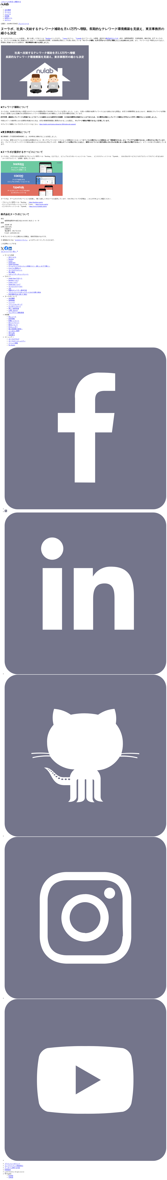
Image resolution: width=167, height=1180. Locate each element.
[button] (85, 1175)
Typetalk (78, 38)
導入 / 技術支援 (14, 308)
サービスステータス (15, 286)
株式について (13, 325)
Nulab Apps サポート (15, 278)
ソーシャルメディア (15, 304)
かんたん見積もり (15, 268)
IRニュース (12, 316)
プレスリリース (23, 23)
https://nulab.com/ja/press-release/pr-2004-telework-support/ (57, 124)
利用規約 (8, 1170)
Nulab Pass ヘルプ (14, 284)
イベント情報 (13, 343)
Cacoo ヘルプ (13, 282)
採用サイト (8, 18)
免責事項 (12, 335)
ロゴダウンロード (15, 306)
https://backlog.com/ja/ (36, 202)
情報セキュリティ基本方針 (18, 290)
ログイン (8, 20)
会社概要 (8, 10)
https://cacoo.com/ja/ (42, 204)
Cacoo (65, 38)
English (11, 1175)
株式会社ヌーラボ (112, 38)
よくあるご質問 (14, 331)
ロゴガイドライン (21, 240)
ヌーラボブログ (14, 339)
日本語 (11, 1177)
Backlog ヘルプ (14, 280)
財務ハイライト (14, 321)
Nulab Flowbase (14, 264)
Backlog (48, 38)
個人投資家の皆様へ (15, 329)
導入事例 (12, 272)
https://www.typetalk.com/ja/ (38, 206)
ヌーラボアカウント (15, 270)
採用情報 (12, 300)
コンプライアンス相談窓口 (14, 1166)
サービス (8, 12)
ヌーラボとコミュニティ (17, 341)
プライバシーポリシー (12, 1164)
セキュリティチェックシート (19, 274)
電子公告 (12, 333)
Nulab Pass (12, 262)
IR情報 (7, 16)
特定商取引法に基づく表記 (18, 294)
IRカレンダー (13, 327)
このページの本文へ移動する (11, 2)
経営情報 (12, 319)
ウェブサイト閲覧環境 (16, 312)
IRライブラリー (14, 323)
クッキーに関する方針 (12, 1168)
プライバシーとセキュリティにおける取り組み (25, 292)
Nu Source (12, 345)
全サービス (12, 257)
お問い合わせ (13, 310)
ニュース (8, 14)
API (10, 288)
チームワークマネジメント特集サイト (29, 266)
